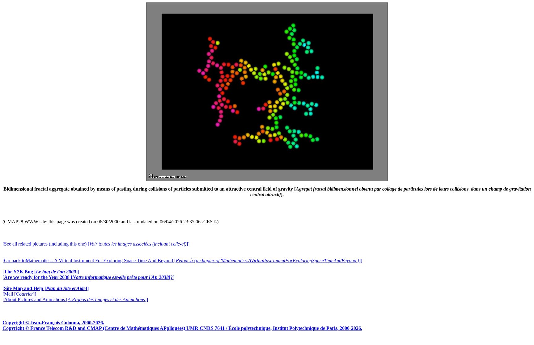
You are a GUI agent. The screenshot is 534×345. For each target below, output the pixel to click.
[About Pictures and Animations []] (75, 299)
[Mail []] (19, 294)
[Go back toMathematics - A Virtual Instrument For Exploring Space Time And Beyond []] (182, 260)
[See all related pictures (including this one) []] (95, 243)
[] (40, 271)
